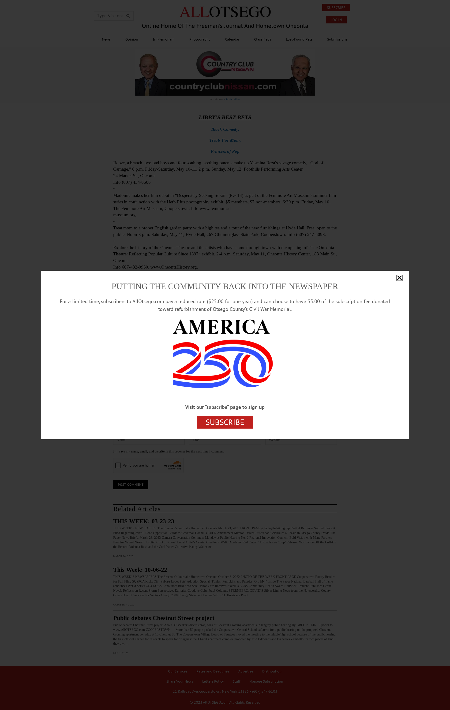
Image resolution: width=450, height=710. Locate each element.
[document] (225, 355)
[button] (399, 278)
